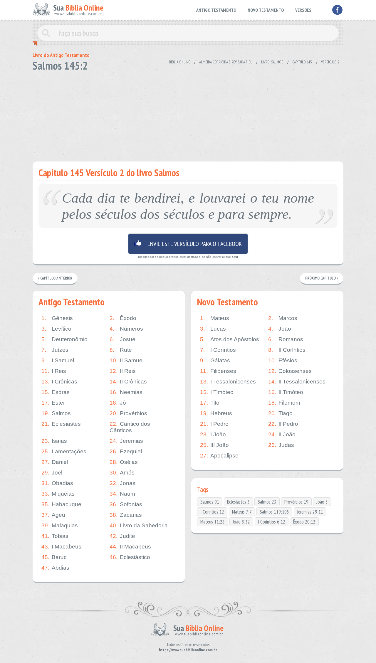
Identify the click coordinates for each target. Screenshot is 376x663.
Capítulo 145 (302, 62)
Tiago (280, 413)
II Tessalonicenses (296, 381)
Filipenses (218, 371)
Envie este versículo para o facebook (188, 244)
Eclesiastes (61, 424)
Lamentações (63, 451)
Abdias (55, 568)
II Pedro (283, 424)
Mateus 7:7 (242, 512)
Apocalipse (219, 455)
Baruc (54, 557)
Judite (122, 536)
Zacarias (126, 515)
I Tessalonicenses (228, 381)
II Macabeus (130, 546)
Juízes (54, 350)
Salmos (56, 413)
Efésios (282, 360)
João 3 (322, 502)
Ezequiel (126, 451)
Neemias (126, 392)
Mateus (214, 318)
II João (282, 434)
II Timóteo (285, 392)
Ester (53, 403)
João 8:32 (241, 522)
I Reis (53, 371)
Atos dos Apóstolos (229, 339)
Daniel (54, 462)
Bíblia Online (179, 62)
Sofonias (126, 504)
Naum (122, 494)
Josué (122, 339)
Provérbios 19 (296, 502)
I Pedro (214, 424)
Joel (51, 473)
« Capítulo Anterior (55, 278)
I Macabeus (61, 546)
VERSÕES (303, 10)
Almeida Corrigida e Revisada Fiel (225, 62)
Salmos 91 (209, 502)
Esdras (55, 392)
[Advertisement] (188, 114)
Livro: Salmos (272, 62)
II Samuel (127, 360)
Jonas (122, 483)
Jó (118, 403)
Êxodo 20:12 (304, 522)
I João (213, 434)
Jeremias (126, 441)
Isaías (54, 441)
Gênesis (57, 318)
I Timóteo (217, 392)
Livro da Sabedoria (139, 525)
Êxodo (123, 318)
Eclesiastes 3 (238, 502)
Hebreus (216, 413)
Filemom (284, 403)
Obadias (57, 483)
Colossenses (290, 371)
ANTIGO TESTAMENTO (216, 10)
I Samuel (57, 360)
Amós (122, 473)
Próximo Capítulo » (321, 278)
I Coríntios (218, 350)
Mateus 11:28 (212, 522)
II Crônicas (128, 381)
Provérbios (128, 413)
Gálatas (215, 360)
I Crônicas (59, 381)
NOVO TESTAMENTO (266, 10)
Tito (209, 403)
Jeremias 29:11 (310, 512)
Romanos (285, 339)
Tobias (54, 536)
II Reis (123, 371)
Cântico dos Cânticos (130, 427)
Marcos (282, 318)
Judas (281, 445)
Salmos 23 (267, 502)
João (279, 329)
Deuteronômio (64, 339)
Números (126, 329)
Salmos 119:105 (274, 512)
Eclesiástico (130, 557)
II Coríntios (287, 350)
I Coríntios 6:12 (271, 522)
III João (214, 445)
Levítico (56, 329)
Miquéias (58, 494)
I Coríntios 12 (212, 512)
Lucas (213, 329)
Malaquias (59, 525)
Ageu (53, 515)
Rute (121, 350)
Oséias (124, 462)
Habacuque (61, 504)
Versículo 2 (330, 62)
